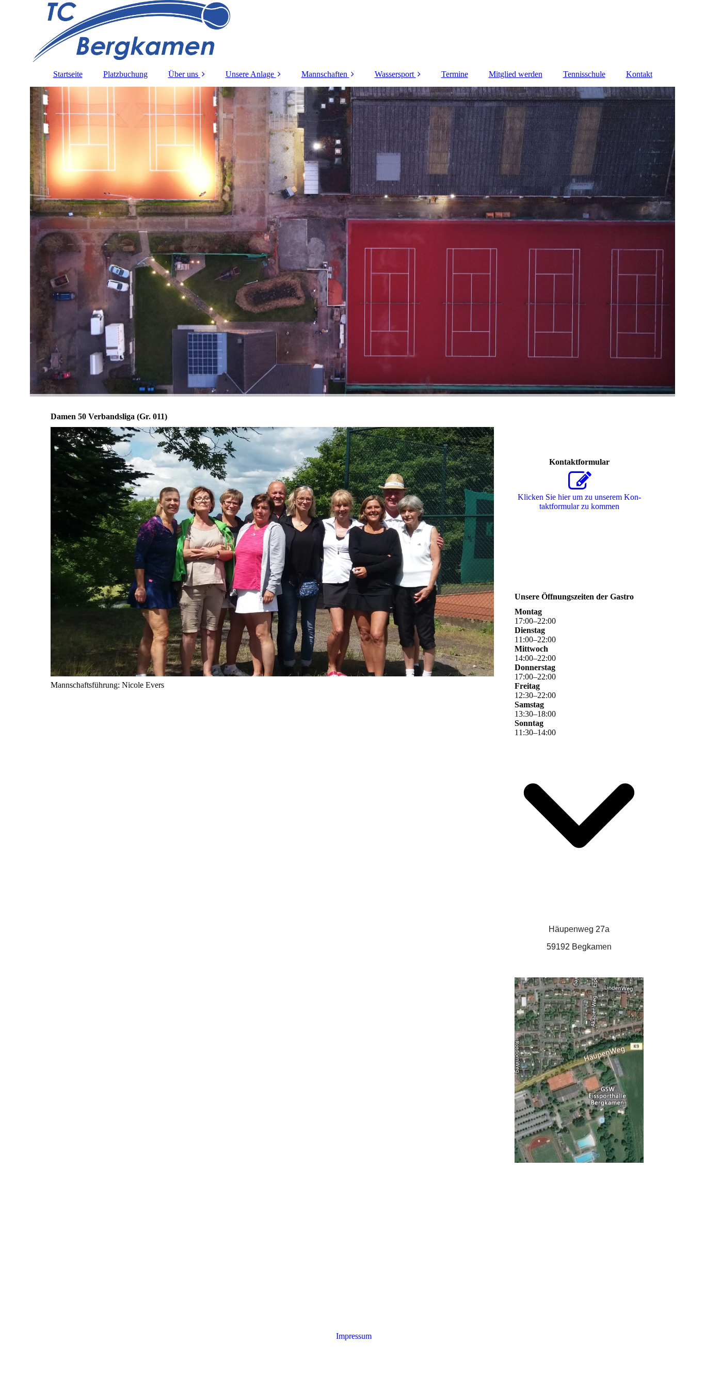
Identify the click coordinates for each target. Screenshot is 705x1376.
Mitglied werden (515, 74)
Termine (454, 74)
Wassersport (394, 74)
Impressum (353, 1336)
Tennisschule (584, 74)
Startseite (68, 74)
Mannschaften (324, 74)
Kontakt (639, 74)
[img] (352, 31)
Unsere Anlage (250, 74)
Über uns (183, 74)
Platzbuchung (125, 74)
